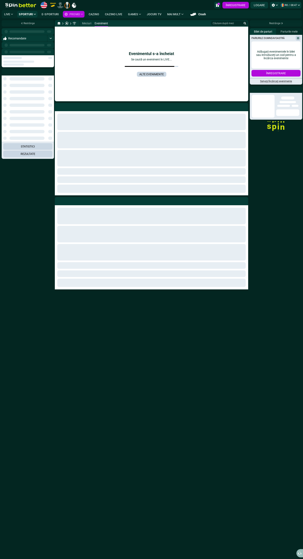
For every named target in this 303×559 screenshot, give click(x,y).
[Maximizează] (50, 31)
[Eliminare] (244, 200)
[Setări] (275, 5)
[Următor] (50, 52)
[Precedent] (41, 52)
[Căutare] (244, 23)
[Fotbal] (66, 23)
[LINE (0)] (58, 23)
